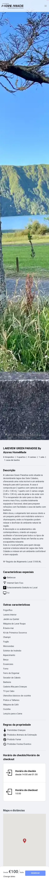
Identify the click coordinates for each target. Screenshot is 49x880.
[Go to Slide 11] (23, 434)
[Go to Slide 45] (23, 436)
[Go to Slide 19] (37, 434)
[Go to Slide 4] (11, 434)
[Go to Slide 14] (28, 434)
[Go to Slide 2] (7, 434)
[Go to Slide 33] (23, 435)
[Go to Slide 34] (25, 435)
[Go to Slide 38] (32, 435)
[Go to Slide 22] (42, 434)
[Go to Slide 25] (9, 435)
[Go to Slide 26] (11, 435)
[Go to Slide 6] (14, 434)
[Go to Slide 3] (9, 434)
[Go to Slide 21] (41, 434)
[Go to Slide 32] (21, 435)
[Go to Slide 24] (7, 435)
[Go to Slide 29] (16, 435)
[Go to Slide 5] (13, 434)
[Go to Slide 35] (27, 435)
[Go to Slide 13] (27, 434)
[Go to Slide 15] (30, 434)
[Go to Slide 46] (25, 436)
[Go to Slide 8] (18, 434)
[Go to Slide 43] (41, 435)
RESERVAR (35, 873)
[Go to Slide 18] (35, 434)
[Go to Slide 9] (20, 434)
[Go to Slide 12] (25, 434)
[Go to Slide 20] (39, 434)
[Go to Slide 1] (6, 434)
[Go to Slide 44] (42, 435)
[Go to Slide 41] (37, 435)
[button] (24, 220)
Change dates (9, 876)
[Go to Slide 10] (21, 434)
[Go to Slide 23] (6, 435)
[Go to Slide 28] (14, 435)
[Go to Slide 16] (32, 434)
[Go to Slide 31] (20, 435)
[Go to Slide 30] (18, 435)
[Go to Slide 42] (39, 435)
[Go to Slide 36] (28, 435)
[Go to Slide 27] (13, 435)
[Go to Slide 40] (35, 435)
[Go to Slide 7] (16, 434)
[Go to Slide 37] (30, 435)
